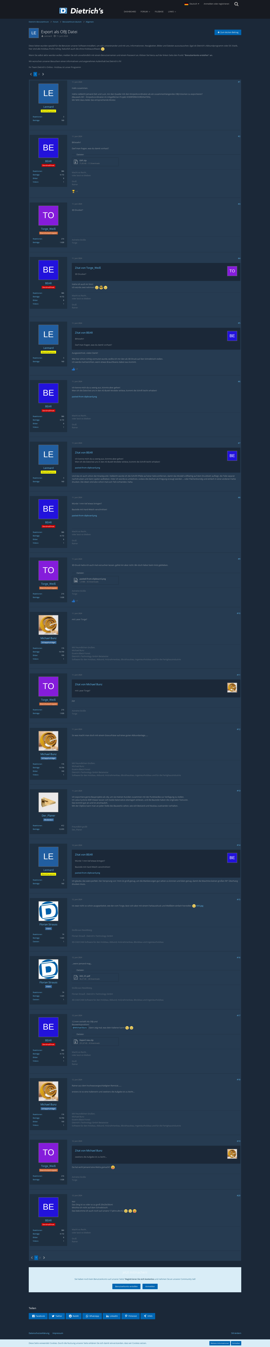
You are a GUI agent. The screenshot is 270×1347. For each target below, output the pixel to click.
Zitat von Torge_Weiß (88, 268)
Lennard (48, 36)
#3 (239, 203)
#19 (238, 1141)
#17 (238, 1015)
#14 (238, 845)
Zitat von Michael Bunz (88, 684)
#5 (239, 323)
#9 (239, 558)
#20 (238, 1195)
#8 (239, 497)
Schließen (236, 1343)
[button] (191, 4)
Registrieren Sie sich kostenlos (139, 1279)
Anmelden (150, 1286)
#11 (238, 674)
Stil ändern (236, 1333)
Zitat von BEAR (84, 332)
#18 (238, 1079)
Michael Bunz (81, 1027)
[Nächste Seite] (43, 74)
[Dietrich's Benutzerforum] (81, 10)
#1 (239, 81)
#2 (239, 136)
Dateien (36, 941)
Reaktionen (37, 117)
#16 (238, 957)
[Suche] (236, 4)
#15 (238, 899)
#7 (239, 443)
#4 (239, 258)
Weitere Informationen (220, 1343)
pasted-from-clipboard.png (84, 396)
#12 (238, 729)
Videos (35, 182)
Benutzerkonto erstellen (126, 1286)
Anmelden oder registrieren (216, 3)
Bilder (35, 178)
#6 (239, 381)
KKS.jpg (199, 905)
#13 (238, 790)
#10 (238, 613)
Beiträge (36, 120)
